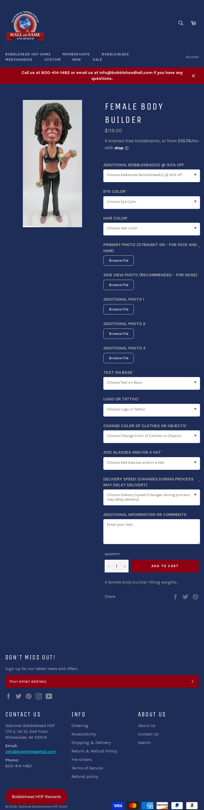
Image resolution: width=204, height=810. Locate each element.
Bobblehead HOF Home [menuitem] (28, 54)
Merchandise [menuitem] (19, 59)
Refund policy (84, 776)
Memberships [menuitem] (76, 54)
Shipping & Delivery (91, 742)
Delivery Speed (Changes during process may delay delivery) (151, 481)
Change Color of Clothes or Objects (145, 426)
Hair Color (116, 218)
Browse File (118, 260)
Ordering (79, 725)
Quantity (112, 554)
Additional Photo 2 (124, 323)
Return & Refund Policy (94, 751)
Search (144, 742)
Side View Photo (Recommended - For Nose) (150, 274)
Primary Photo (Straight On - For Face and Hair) (151, 247)
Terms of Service (87, 767)
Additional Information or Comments (144, 514)
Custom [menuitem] (52, 59)
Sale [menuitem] (97, 59)
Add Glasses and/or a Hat (133, 452)
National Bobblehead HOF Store (43, 806)
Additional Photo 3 (124, 348)
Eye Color (115, 191)
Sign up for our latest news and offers (41, 668)
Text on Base (118, 372)
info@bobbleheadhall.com (30, 751)
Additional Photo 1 (123, 299)
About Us (146, 725)
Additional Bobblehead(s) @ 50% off (143, 164)
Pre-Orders (81, 759)
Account (192, 57)
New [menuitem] (76, 59)
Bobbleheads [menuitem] (115, 54)
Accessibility (83, 734)
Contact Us (148, 734)
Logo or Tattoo (121, 399)
